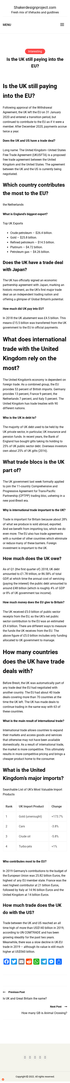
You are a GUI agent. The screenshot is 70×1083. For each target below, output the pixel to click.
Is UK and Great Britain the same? (25, 998)
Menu (7, 25)
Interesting (35, 51)
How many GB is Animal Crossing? (44, 1013)
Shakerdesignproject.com (35, 7)
